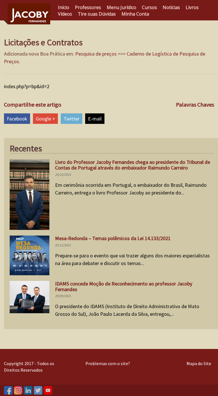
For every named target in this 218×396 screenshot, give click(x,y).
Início (63, 7)
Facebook (17, 118)
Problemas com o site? (107, 363)
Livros (192, 7)
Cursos (149, 7)
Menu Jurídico (121, 7)
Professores (88, 7)
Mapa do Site (198, 363)
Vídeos (65, 14)
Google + (45, 118)
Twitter (71, 118)
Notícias (171, 7)
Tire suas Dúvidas (97, 14)
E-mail (95, 118)
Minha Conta (135, 14)
